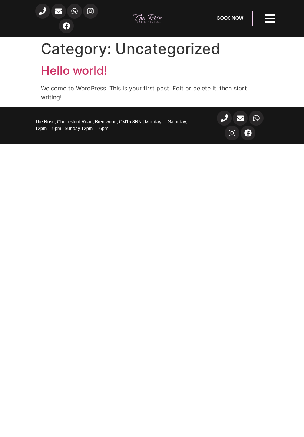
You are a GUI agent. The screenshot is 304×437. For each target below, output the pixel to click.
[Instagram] (90, 11)
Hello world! (74, 70)
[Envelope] (58, 11)
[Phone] (42, 11)
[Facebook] (66, 26)
